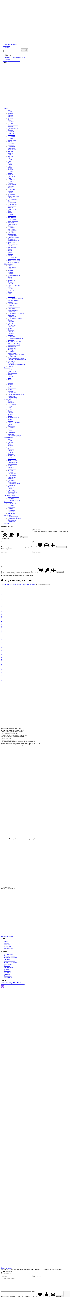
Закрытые (11, 478)
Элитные (11, 186)
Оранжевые (11, 136)
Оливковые (11, 135)
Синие (10, 154)
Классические (12, 209)
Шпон (10, 173)
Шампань (11, 133)
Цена (9, 447)
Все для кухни (12, 257)
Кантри (10, 207)
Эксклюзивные (13, 224)
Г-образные (11, 331)
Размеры (10, 452)
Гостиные (7, 368)
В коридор (11, 315)
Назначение (11, 312)
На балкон (11, 326)
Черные (10, 113)
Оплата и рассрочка (14, 500)
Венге (10, 141)
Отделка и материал (14, 285)
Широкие (11, 340)
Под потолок (12, 356)
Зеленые (10, 118)
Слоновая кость (13, 128)
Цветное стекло (13, 303)
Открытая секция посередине (17, 359)
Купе (9, 429)
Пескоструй (11, 305)
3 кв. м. (10, 250)
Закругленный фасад (14, 343)
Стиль (10, 197)
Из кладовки (12, 477)
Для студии (11, 229)
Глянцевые (11, 123)
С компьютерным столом (16, 394)
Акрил (10, 161)
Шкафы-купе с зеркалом (15, 298)
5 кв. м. (10, 252)
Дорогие (10, 183)
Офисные (11, 321)
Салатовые (11, 148)
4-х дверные (12, 350)
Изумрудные (12, 140)
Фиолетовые (12, 150)
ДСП (9, 178)
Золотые (10, 153)
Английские (12, 202)
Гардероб (11, 363)
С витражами (12, 308)
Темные (10, 270)
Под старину (12, 219)
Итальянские (12, 206)
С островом (11, 239)
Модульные (11, 242)
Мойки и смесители (14, 260)
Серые (10, 120)
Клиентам (7, 515)
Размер (10, 245)
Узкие (10, 249)
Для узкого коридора (14, 435)
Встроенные (12, 234)
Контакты (7, 523)
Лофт (9, 211)
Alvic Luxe (11, 290)
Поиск (23, 51)
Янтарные (11, 145)
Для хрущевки (12, 231)
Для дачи (11, 232)
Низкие (10, 335)
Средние (10, 283)
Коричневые (12, 267)
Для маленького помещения (16, 364)
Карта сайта (11, 513)
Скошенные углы (13, 196)
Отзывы (10, 508)
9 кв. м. (10, 255)
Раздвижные (12, 482)
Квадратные (12, 469)
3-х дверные (12, 348)
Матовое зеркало (13, 300)
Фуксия (10, 130)
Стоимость (11, 179)
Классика (11, 402)
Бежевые (10, 121)
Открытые (11, 480)
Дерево (10, 164)
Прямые (10, 192)
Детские (10, 320)
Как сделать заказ (13, 497)
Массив (10, 169)
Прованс (10, 214)
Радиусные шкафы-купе (15, 338)
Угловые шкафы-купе (14, 341)
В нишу (10, 488)
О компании (8, 502)
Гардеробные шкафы (14, 483)
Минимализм (12, 217)
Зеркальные (11, 426)
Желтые (10, 115)
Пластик (10, 171)
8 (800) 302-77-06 (8, 57)
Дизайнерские (12, 204)
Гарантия (11, 505)
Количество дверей (14, 345)
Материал (11, 156)
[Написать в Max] (2, 988)
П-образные (11, 189)
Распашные (11, 361)
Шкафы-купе (8, 264)
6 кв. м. (10, 254)
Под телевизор (12, 397)
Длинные (11, 333)
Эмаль (10, 159)
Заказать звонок (6, 984)
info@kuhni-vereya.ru (7, 936)
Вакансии (11, 512)
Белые (10, 111)
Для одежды (12, 325)
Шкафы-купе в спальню (15, 318)
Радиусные (11, 194)
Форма (10, 188)
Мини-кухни (12, 247)
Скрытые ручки (13, 244)
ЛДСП (10, 168)
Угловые (10, 191)
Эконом (10, 366)
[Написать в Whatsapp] (35, 1081)
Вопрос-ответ (12, 520)
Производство (12, 503)
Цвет (9, 110)
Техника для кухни (14, 262)
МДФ (9, 158)
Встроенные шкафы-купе (16, 354)
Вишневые (11, 138)
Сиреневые (11, 146)
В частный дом (12, 492)
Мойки (32, 584)
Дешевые (11, 181)
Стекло (10, 302)
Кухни (6, 108)
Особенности (12, 227)
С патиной (11, 176)
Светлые (10, 273)
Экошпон (11, 174)
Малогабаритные (13, 240)
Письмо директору (6, 1268)
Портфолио (11, 507)
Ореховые (11, 143)
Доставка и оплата (10, 495)
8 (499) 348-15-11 (19, 57)
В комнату (11, 487)
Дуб (9, 166)
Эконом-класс (12, 184)
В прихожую (12, 316)
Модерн (10, 212)
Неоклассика (12, 216)
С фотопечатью (13, 310)
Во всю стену (12, 353)
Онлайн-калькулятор (14, 518)
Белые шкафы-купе (14, 275)
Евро (9, 201)
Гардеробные (8, 437)
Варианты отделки (14, 259)
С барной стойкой (13, 237)
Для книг (11, 323)
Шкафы (6, 943)
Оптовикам (11, 521)
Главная (3, 584)
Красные (10, 116)
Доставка (11, 498)
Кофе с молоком (13, 125)
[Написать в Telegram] (35, 1034)
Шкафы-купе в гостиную (16, 313)
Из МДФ (10, 424)
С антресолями (12, 235)
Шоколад (11, 131)
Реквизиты (11, 510)
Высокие (11, 330)
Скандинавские (13, 221)
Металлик (11, 126)
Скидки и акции (13, 516)
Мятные (10, 151)
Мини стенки (12, 388)
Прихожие (7, 399)
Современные (12, 199)
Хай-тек (10, 226)
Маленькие (11, 280)
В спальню (11, 490)
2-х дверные (12, 346)
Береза (10, 163)
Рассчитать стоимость (18, 984)
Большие (10, 282)
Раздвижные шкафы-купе (16, 358)
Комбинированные (14, 307)
